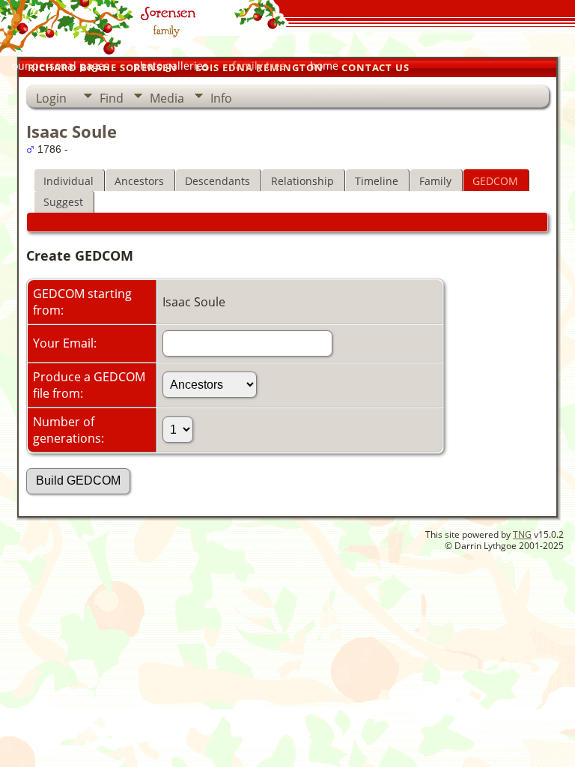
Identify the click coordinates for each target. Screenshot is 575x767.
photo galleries (170, 65)
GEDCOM (495, 181)
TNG (522, 534)
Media (167, 98)
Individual (68, 181)
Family (435, 181)
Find (112, 98)
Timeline (376, 181)
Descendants (217, 181)
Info (221, 98)
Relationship (302, 181)
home (324, 65)
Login (51, 98)
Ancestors (139, 181)
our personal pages (60, 65)
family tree (259, 65)
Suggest (63, 202)
